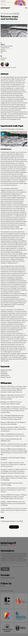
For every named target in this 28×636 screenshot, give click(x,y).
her (26, 561)
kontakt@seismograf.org (8, 578)
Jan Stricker (13, 67)
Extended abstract (5, 47)
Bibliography (3, 51)
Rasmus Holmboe (6, 67)
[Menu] (25, 7)
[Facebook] (4, 586)
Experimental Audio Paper (7, 46)
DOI (1, 52)
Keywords (3, 49)
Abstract (3, 44)
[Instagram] (1, 586)
